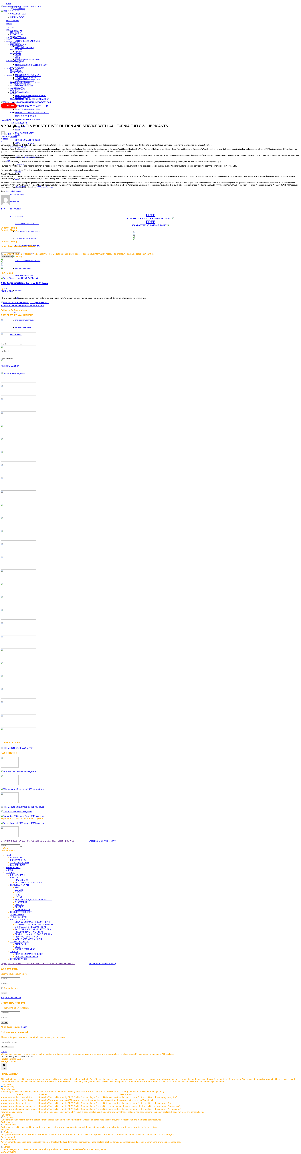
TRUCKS (13, 313)
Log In (24, 1027)
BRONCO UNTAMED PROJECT (27, 140)
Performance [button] (7, 1122)
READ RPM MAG (12, 21)
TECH (17, 91)
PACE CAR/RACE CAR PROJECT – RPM (27, 79)
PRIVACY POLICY (17, 10)
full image (17, 191)
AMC (16, 120)
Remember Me (11, 988)
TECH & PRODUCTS (18, 123)
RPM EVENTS (19, 46)
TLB (9, 134)
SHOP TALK (18, 290)
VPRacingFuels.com (46, 187)
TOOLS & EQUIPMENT (24, 133)
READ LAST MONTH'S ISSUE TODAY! (149, 225)
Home (3, 120)
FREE (150, 215)
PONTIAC (18, 172)
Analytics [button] (5, 1129)
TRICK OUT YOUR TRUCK (25, 116)
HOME (8, 3)
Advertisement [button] (8, 1137)
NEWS (9, 120)
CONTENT (10, 27)
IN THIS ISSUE (14, 201)
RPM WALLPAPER (16, 99)
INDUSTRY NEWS (15, 209)
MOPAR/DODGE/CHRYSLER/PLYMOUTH (32, 65)
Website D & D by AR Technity (102, 841)
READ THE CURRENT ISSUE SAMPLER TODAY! (149, 218)
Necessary (9, 1086)
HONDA (17, 58)
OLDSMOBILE (19, 164)
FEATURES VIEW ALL (17, 112)
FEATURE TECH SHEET (17, 194)
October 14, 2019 (8, 136)
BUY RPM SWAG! (17, 17)
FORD (17, 142)
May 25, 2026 (7, 291)
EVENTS (13, 90)
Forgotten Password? (11, 997)
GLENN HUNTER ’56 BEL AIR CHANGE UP (32, 99)
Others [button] (4, 1144)
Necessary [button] (6, 1084)
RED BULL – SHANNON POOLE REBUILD (32, 113)
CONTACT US (14, 31)
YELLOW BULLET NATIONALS (27, 41)
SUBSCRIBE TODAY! (18, 14)
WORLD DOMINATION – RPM (27, 119)
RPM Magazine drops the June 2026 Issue (24, 283)
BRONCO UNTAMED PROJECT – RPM (27, 224)
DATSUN (17, 53)
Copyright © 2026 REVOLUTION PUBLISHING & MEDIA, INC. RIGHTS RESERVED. (38, 841)
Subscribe (9, 106)
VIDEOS (8, 39)
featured (9, 191)
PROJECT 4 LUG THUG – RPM (27, 109)
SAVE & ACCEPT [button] (8, 1152)
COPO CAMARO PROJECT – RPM (25, 238)
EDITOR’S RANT (15, 43)
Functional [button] (6, 1115)
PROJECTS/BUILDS (16, 216)
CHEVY (17, 135)
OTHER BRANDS (20, 66)
